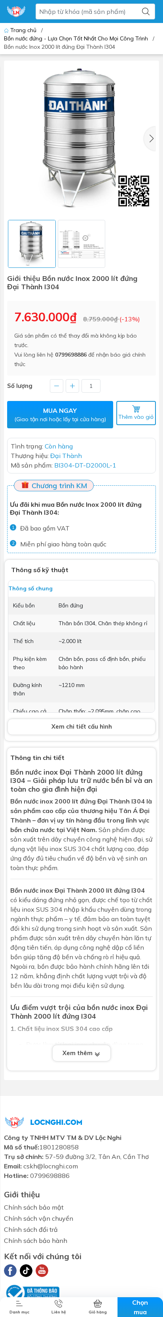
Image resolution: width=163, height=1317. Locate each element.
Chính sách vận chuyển (38, 1218)
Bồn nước (26, 772)
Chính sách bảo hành (35, 1240)
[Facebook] (10, 1270)
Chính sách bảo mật (34, 1207)
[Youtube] (42, 1270)
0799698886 (71, 354)
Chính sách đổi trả (31, 1229)
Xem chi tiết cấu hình (81, 726)
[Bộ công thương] (31, 1292)
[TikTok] (26, 1270)
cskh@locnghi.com (50, 1166)
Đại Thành (71, 890)
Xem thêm (78, 1053)
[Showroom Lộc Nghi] (16, 11)
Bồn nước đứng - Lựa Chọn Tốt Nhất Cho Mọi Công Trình (76, 38)
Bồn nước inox (31, 801)
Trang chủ (23, 30)
